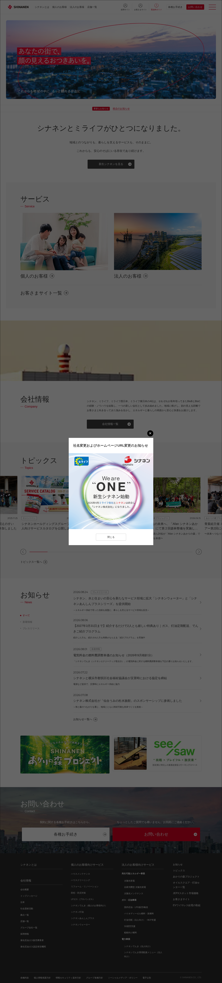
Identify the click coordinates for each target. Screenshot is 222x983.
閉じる (111, 537)
